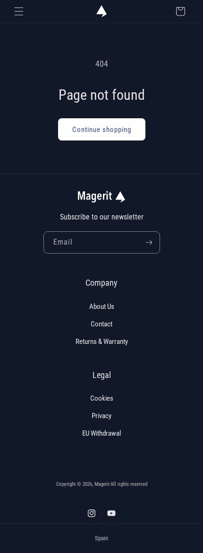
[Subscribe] (149, 242)
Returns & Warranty (102, 341)
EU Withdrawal (101, 433)
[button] (18, 11)
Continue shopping (101, 129)
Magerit (102, 484)
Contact (101, 324)
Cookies (101, 398)
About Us (101, 306)
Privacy (101, 416)
